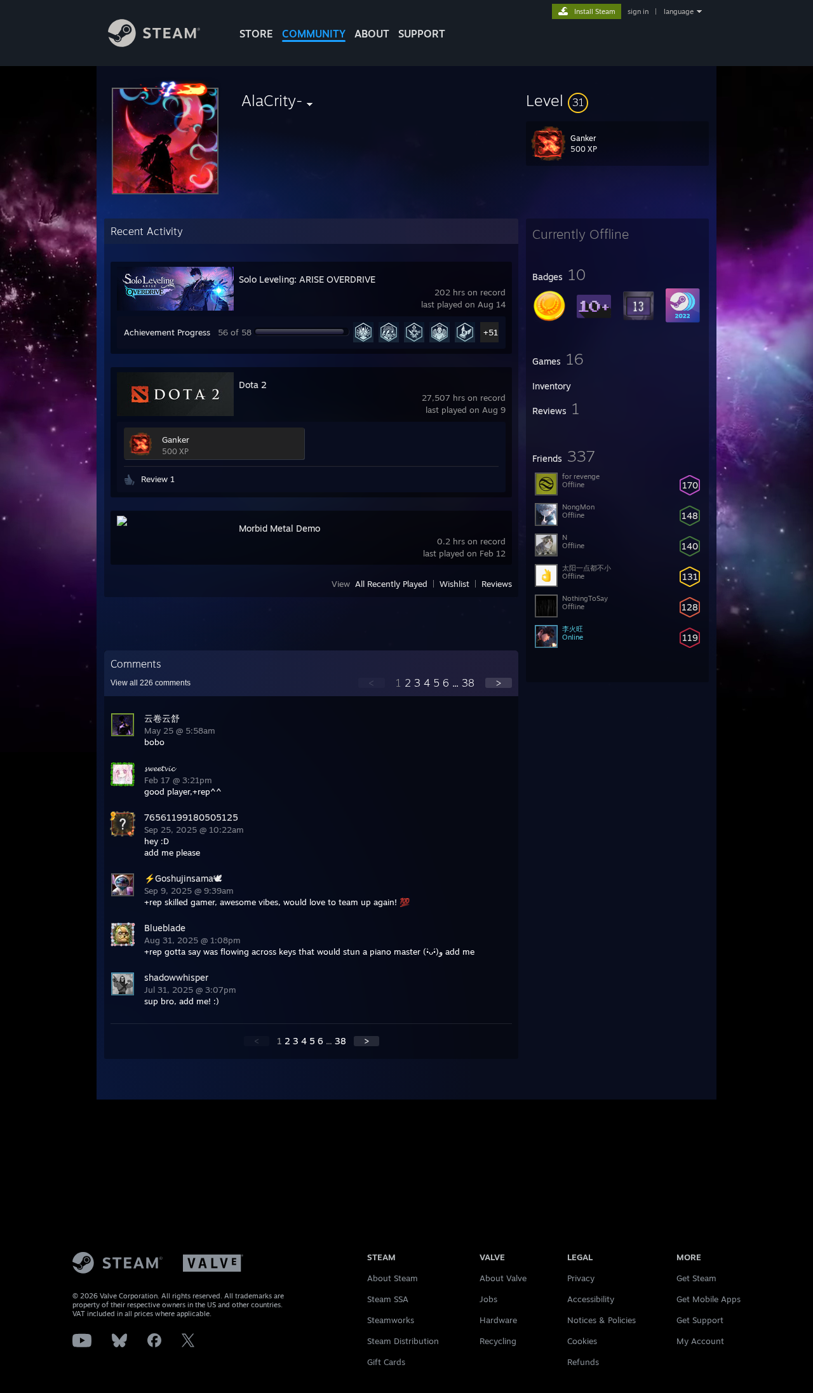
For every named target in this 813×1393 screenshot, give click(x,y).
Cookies (582, 1341)
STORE (256, 33)
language (679, 11)
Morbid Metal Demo (279, 528)
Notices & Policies (601, 1320)
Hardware (498, 1320)
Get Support (699, 1320)
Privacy (581, 1278)
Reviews (496, 584)
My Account (700, 1341)
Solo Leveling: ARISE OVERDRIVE (307, 279)
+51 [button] (490, 332)
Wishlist (454, 584)
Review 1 (158, 479)
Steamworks (390, 1320)
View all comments (151, 682)
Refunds (583, 1362)
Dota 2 (253, 384)
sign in (638, 11)
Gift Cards (386, 1362)
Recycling (498, 1341)
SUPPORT (421, 33)
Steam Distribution (403, 1341)
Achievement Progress (167, 332)
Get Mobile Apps (708, 1299)
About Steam (392, 1278)
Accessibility (590, 1299)
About (371, 33)
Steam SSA (387, 1299)
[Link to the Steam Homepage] (154, 43)
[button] (617, 100)
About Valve (503, 1278)
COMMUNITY (314, 33)
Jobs (488, 1299)
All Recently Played (391, 584)
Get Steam (696, 1278)
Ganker (175, 439)
